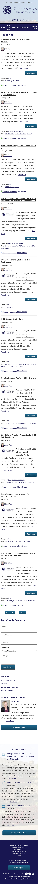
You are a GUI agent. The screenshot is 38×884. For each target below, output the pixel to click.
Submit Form (8, 667)
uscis (17, 81)
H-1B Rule (19, 366)
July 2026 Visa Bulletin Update (18, 806)
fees (21, 423)
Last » (22, 613)
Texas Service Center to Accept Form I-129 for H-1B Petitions (18, 495)
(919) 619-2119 (19, 20)
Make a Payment (19, 868)
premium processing (18, 480)
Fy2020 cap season (23, 364)
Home (3, 27)
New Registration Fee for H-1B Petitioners (18, 378)
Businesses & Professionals (9, 687)
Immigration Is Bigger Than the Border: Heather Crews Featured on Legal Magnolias (20, 756)
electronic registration (11, 246)
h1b (14, 81)
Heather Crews (15, 701)
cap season (10, 134)
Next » (11, 613)
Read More (24, 68)
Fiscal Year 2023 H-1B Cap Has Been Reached (15, 40)
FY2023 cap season (20, 134)
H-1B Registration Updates (12, 319)
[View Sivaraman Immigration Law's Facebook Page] (26, 874)
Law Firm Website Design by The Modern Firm (19, 879)
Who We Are (8, 27)
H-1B (9, 78)
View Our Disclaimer (14, 876)
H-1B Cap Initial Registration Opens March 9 (18, 146)
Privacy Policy (25, 876)
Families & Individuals (7, 690)
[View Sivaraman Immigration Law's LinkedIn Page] (29, 874)
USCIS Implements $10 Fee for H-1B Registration (15, 261)
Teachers (4, 683)
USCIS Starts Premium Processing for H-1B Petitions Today (18, 436)
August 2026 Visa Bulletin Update (20, 782)
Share (19, 85)
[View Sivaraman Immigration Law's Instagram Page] (33, 874)
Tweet (24, 85)
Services (15, 27)
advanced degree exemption (13, 601)
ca (5, 81)
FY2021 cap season (24, 246)
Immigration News (17, 131)
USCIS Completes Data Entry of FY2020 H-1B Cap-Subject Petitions (18, 554)
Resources (25, 27)
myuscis (16, 187)
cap (6, 134)
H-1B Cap (9, 81)
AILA (6, 364)
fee (19, 423)
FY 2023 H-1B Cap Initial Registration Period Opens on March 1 (19, 93)
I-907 (15, 482)
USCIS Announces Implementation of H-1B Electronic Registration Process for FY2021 (18, 199)
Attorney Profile (19, 727)
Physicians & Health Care (8, 680)
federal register (12, 364)
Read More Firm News (19, 833)
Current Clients (34, 27)
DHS (6, 423)
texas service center (20, 541)
